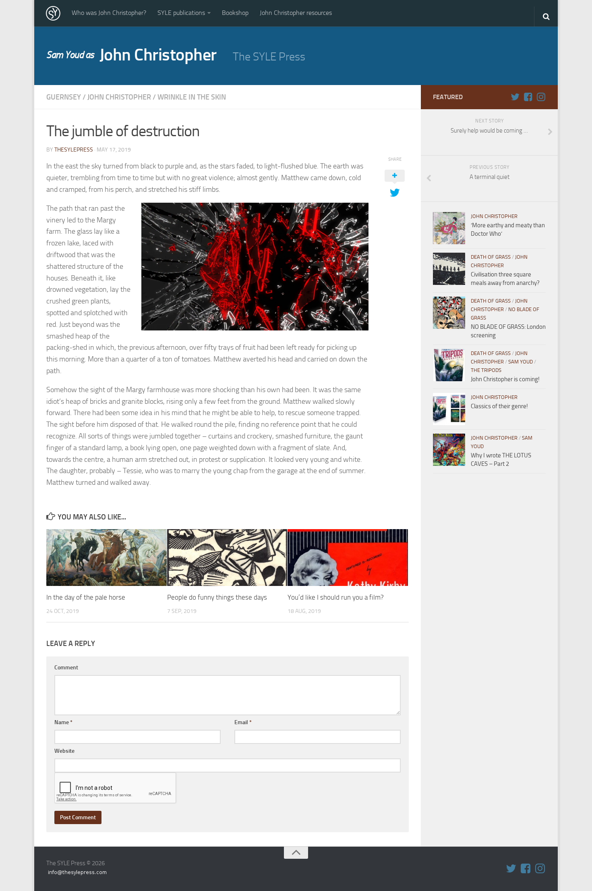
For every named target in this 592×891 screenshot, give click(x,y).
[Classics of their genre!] (449, 409)
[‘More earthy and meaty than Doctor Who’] (449, 228)
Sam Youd (520, 362)
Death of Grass (491, 257)
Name (63, 722)
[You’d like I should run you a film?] (348, 557)
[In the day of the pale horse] (106, 557)
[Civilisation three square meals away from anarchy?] (449, 269)
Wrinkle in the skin (191, 97)
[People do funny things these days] (227, 557)
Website (64, 751)
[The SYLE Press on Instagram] (541, 97)
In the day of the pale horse (85, 597)
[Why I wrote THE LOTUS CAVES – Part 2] (449, 450)
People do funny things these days (217, 597)
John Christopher (131, 55)
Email (243, 722)
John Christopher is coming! (505, 379)
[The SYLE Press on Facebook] (528, 97)
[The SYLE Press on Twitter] (515, 97)
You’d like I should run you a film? (336, 597)
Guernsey (63, 97)
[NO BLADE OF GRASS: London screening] (449, 313)
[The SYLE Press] (53, 13)
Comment (66, 667)
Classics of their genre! (499, 406)
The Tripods (486, 370)
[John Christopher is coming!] (449, 365)
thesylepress (73, 149)
